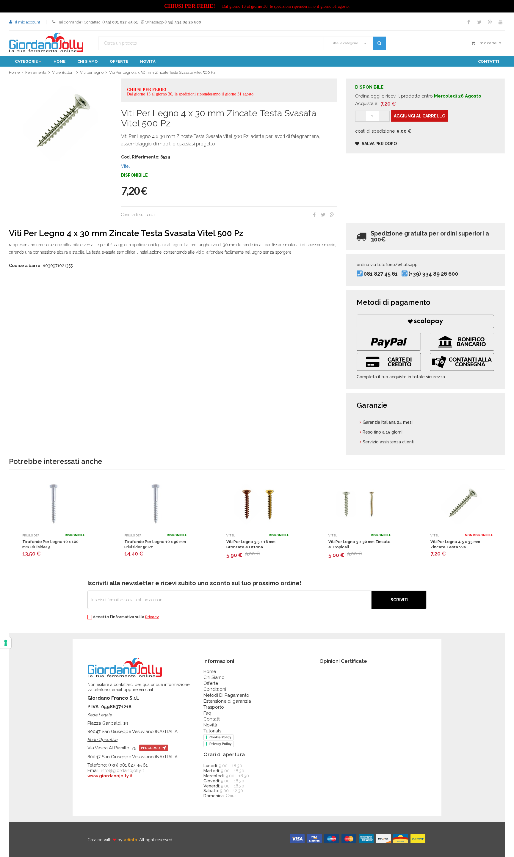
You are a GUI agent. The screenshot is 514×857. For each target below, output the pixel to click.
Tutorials (212, 731)
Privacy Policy (220, 744)
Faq (207, 713)
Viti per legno (92, 72)
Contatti (488, 61)
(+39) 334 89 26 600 (433, 274)
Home (59, 61)
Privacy (152, 617)
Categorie (26, 61)
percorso (151, 748)
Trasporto (213, 707)
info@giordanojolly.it (122, 770)
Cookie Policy (220, 737)
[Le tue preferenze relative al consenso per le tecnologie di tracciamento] (5, 643)
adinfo (130, 839)
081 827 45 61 (380, 274)
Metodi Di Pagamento (226, 695)
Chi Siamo (214, 677)
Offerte (119, 61)
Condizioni (214, 689)
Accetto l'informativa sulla (125, 617)
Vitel (125, 166)
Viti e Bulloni (63, 72)
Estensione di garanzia (227, 701)
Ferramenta (35, 72)
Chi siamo (87, 61)
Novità (148, 61)
